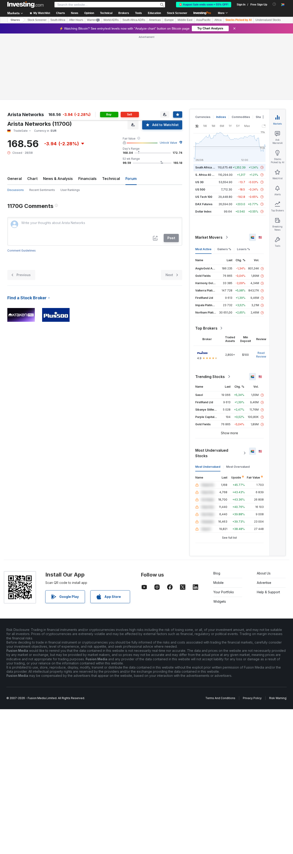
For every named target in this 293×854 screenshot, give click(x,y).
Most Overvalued (238, 466)
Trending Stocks (210, 376)
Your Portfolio (223, 592)
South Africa (57, 20)
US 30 (199, 182)
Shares (15, 20)
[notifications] (274, 4)
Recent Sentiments (42, 190)
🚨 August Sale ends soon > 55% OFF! (203, 4)
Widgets (219, 601)
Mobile (218, 583)
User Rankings (70, 190)
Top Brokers (206, 328)
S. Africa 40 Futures (208, 174)
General (14, 178)
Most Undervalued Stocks (211, 453)
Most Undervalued (207, 466)
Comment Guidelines (21, 250)
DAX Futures (203, 204)
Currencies (202, 117)
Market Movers (208, 237)
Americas (155, 20)
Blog (216, 573)
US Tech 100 (203, 197)
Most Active (203, 249)
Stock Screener (177, 13)
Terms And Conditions (220, 698)
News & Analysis (58, 178)
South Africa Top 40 (208, 167)
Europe (169, 20)
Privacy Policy (252, 698)
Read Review (261, 354)
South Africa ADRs (133, 20)
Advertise (264, 583)
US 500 (200, 189)
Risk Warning (277, 698)
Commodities (241, 117)
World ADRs (111, 20)
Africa (218, 20)
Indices (221, 117)
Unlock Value (168, 142)
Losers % (243, 249)
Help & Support (268, 592)
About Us (264, 573)
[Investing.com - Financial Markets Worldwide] (25, 4)
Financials (87, 178)
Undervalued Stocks (268, 20)
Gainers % (224, 249)
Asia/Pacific (203, 20)
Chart (32, 178)
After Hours (76, 20)
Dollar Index (203, 211)
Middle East (185, 20)
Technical (111, 178)
